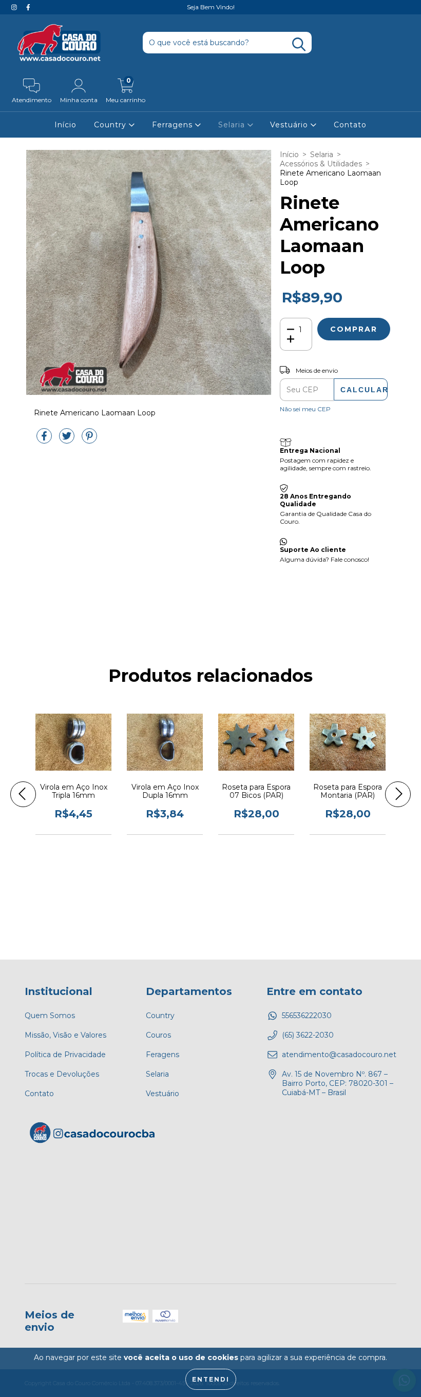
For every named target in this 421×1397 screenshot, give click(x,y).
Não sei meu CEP (305, 409)
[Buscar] (299, 44)
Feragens (162, 1054)
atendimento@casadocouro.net (339, 1054)
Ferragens (173, 124)
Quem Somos (50, 1015)
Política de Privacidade (65, 1054)
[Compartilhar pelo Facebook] (45, 440)
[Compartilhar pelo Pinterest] (89, 440)
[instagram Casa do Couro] (15, 7)
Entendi (210, 1379)
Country (111, 124)
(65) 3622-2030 (308, 1035)
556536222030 (307, 1015)
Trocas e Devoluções (62, 1074)
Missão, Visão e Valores (65, 1035)
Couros (158, 1035)
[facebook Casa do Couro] (28, 7)
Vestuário (290, 124)
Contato (350, 124)
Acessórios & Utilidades (321, 163)
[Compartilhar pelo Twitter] (67, 440)
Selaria (232, 124)
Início (65, 124)
